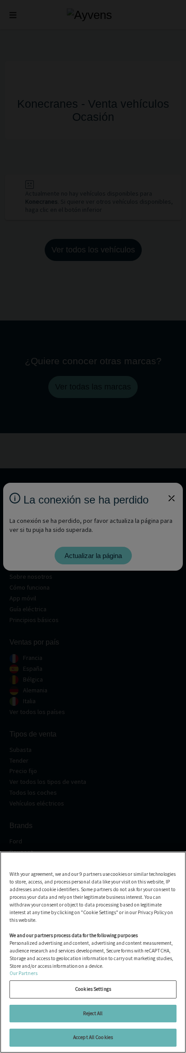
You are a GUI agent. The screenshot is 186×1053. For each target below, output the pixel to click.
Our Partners (23, 973)
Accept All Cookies (93, 1037)
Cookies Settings (93, 989)
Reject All (92, 1013)
